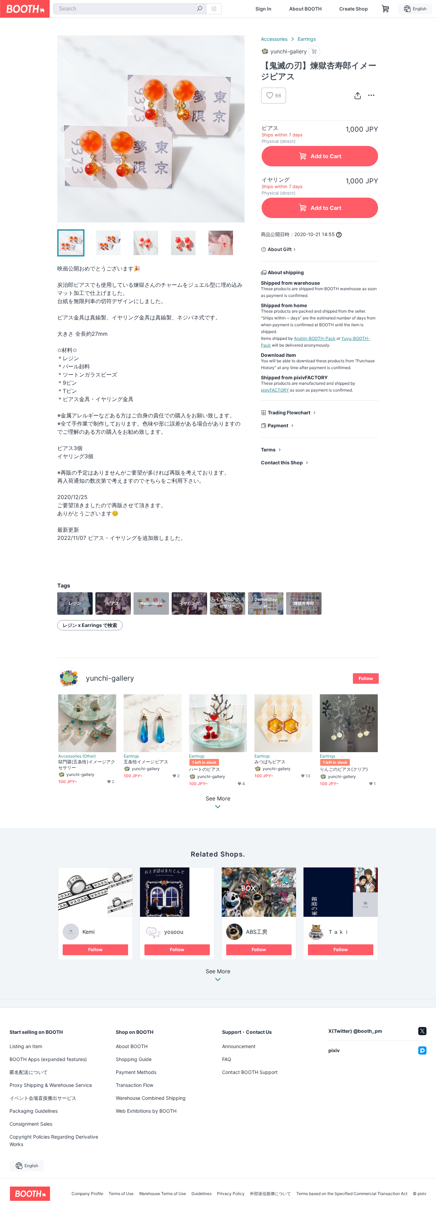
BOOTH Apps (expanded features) (48, 1059)
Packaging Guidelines (34, 1111)
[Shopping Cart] (385, 9)
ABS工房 (256, 931)
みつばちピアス (270, 761)
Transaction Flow (134, 1085)
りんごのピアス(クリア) (344, 769)
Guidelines (201, 1194)
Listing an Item (26, 1046)
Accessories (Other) (77, 756)
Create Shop (353, 8)
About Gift (280, 249)
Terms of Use (121, 1194)
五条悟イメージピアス (146, 761)
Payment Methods (136, 1072)
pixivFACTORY (275, 390)
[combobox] (129, 8)
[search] (200, 9)
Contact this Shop (282, 462)
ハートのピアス (204, 769)
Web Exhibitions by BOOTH (146, 1111)
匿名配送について (29, 1072)
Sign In (263, 8)
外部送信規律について (270, 1194)
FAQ (226, 1059)
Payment (278, 425)
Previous (62, 128)
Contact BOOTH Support (250, 1072)
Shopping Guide (134, 1059)
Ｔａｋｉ (338, 931)
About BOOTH (305, 8)
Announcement (238, 1046)
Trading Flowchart (289, 412)
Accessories (274, 39)
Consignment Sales (31, 1124)
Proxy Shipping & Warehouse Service (51, 1085)
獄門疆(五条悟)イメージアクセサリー (86, 764)
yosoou (173, 931)
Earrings (307, 39)
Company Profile (87, 1194)
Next (239, 128)
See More (218, 971)
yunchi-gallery (110, 678)
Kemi (88, 931)
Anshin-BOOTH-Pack (315, 338)
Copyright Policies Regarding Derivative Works (54, 1140)
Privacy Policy (231, 1194)
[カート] (314, 51)
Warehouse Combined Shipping (151, 1098)
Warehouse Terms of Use (162, 1194)
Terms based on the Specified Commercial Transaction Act (351, 1194)
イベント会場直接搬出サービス (43, 1098)
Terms (268, 449)
